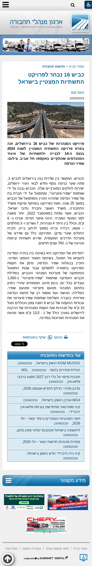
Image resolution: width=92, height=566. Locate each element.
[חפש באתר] (73, 5)
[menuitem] (80, 548)
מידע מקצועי (73, 480)
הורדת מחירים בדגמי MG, (50, 370)
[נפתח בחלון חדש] (83, 557)
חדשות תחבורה (53, 66)
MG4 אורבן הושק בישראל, (51, 400)
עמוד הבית (76, 66)
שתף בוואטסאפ (34, 337)
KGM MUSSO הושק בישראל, (48, 363)
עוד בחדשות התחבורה (60, 355)
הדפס (58, 337)
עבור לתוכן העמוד (46, 14)
